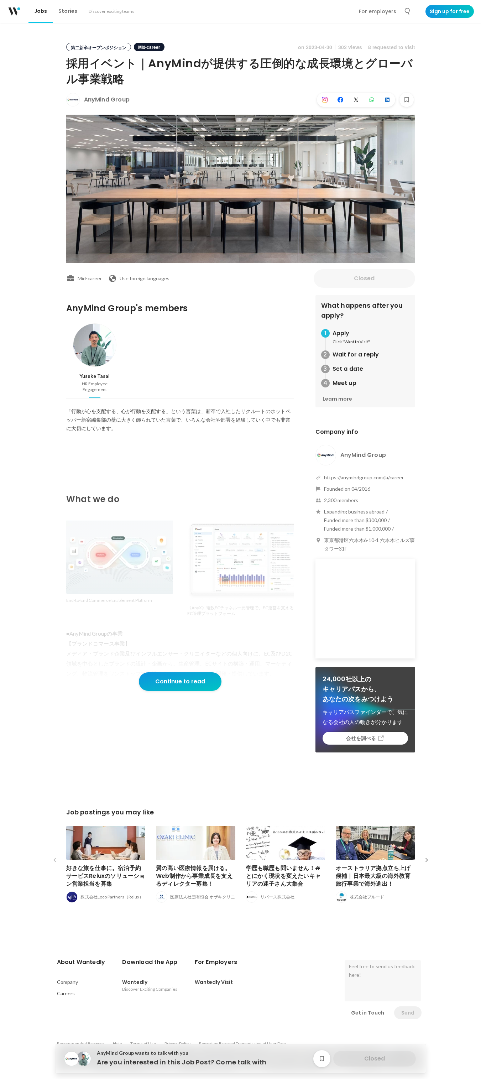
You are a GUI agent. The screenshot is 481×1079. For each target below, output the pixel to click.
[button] (81, 962)
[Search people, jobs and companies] (408, 11)
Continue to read (180, 681)
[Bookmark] (406, 100)
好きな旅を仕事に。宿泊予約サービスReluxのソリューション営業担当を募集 (105, 876)
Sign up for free (450, 11)
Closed (364, 278)
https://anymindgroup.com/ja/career (364, 477)
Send (407, 1012)
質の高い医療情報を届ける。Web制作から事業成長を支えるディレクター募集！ (194, 876)
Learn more (337, 398)
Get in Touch (367, 1012)
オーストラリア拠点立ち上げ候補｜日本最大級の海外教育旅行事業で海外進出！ (373, 876)
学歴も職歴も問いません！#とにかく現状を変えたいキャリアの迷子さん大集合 (283, 876)
